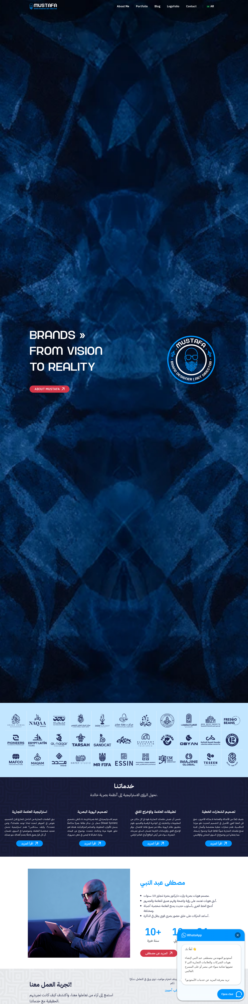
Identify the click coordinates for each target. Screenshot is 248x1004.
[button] (238, 935)
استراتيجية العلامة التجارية (29, 811)
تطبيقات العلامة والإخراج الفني (155, 811)
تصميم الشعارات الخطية (218, 811)
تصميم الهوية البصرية (92, 811)
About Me (123, 6)
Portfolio (142, 6)
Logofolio (173, 6)
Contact (191, 6)
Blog (157, 6)
